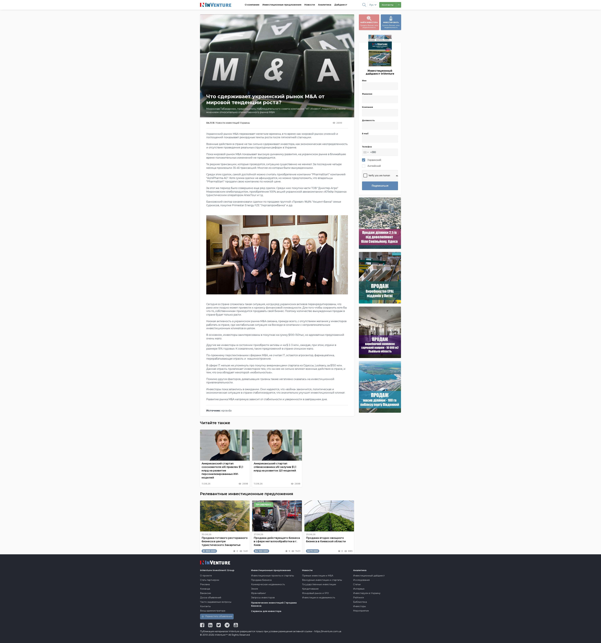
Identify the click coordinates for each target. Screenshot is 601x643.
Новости (309, 4)
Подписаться (380, 185)
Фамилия (367, 94)
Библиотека (360, 602)
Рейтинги (358, 597)
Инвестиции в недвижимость (318, 597)
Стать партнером (209, 580)
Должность (368, 120)
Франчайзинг (258, 593)
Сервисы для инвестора (266, 611)
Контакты (205, 606)
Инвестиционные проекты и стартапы (272, 575)
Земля (254, 588)
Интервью (359, 588)
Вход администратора (212, 610)
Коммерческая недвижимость (268, 584)
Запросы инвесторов (263, 597)
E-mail (365, 133)
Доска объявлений (210, 597)
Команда (205, 588)
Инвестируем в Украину (366, 593)
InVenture (217, 570)
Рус (371, 4)
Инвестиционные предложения (281, 4)
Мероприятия (361, 610)
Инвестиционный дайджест (369, 575)
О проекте (206, 575)
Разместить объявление (218, 616)
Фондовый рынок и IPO (315, 593)
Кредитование (310, 588)
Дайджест (340, 4)
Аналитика (324, 4)
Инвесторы (359, 606)
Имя (364, 80)
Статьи (357, 584)
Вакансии (205, 593)
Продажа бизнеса (261, 580)
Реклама (205, 584)
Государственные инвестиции (319, 584)
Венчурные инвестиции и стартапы (322, 580)
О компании (252, 4)
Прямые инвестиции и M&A (317, 575)
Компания (367, 107)
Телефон (367, 147)
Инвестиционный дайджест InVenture (380, 72)
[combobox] (365, 152)
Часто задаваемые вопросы (215, 602)
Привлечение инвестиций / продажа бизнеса (274, 604)
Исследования (361, 580)
